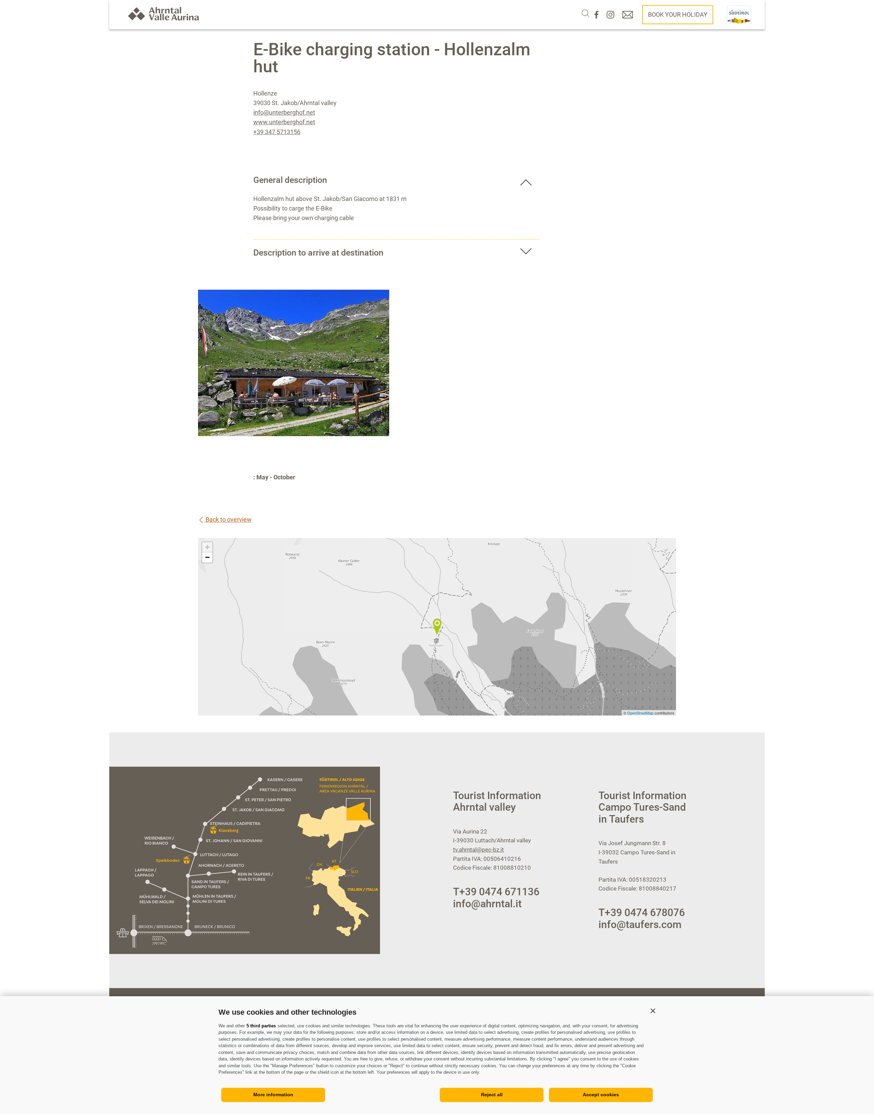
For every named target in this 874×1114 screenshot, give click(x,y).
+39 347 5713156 (276, 131)
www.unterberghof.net (284, 122)
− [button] (207, 557)
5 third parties (261, 1025)
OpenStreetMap (640, 712)
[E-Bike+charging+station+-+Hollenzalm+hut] (437, 626)
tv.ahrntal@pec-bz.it (478, 849)
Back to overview (228, 519)
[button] (653, 1010)
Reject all (492, 1094)
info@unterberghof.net (284, 112)
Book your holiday (677, 14)
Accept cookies (601, 1094)
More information (273, 1094)
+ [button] (207, 547)
